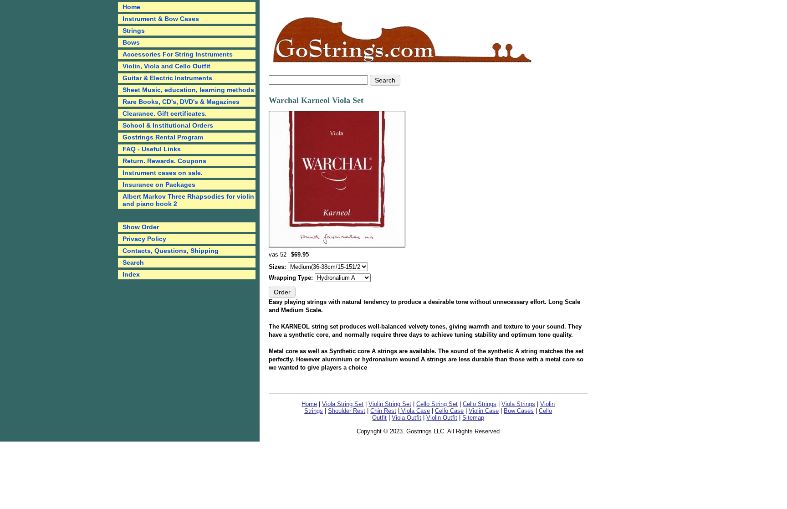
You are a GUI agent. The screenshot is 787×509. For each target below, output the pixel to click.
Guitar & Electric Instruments (167, 78)
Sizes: (278, 266)
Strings (134, 30)
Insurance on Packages (159, 184)
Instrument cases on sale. (163, 172)
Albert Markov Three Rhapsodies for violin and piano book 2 (188, 200)
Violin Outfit (441, 417)
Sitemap (473, 417)
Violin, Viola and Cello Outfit (166, 66)
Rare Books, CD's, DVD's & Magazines (181, 101)
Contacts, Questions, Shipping (171, 250)
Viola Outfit (406, 417)
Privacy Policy (144, 238)
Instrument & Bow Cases (161, 18)
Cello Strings (479, 404)
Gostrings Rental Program (163, 137)
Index (131, 274)
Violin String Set (389, 404)
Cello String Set (437, 404)
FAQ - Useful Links (152, 149)
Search (133, 262)
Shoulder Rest (346, 410)
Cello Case (449, 410)
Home (309, 404)
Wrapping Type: (292, 277)
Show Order (141, 227)
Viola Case (414, 410)
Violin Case (484, 410)
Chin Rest (383, 410)
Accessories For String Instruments (178, 54)
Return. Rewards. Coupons (164, 161)
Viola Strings (518, 404)
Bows (131, 42)
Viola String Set (342, 404)
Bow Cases (519, 410)
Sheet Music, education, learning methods (188, 89)
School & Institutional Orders (168, 125)
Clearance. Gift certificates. (165, 113)
